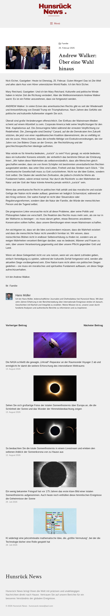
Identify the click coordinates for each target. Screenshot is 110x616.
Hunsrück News (24, 576)
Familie (65, 43)
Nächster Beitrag (93, 325)
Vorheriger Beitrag (16, 325)
